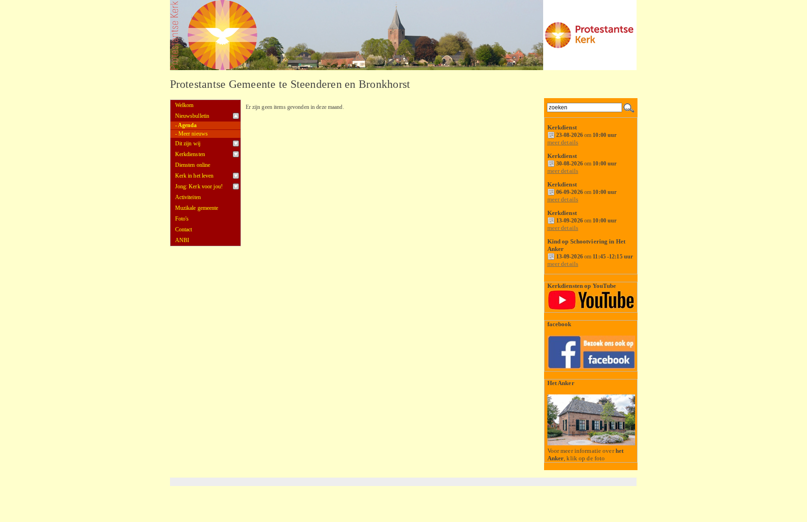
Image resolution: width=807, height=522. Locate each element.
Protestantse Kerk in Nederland (439, 480)
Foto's (182, 218)
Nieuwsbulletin (192, 116)
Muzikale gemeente (197, 208)
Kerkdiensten (190, 154)
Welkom (184, 105)
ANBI (182, 240)
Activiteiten (188, 197)
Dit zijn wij (188, 143)
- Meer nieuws (191, 134)
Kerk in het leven (194, 175)
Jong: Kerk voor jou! (199, 186)
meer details (563, 142)
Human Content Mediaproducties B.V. (514, 480)
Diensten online (193, 165)
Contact (183, 229)
